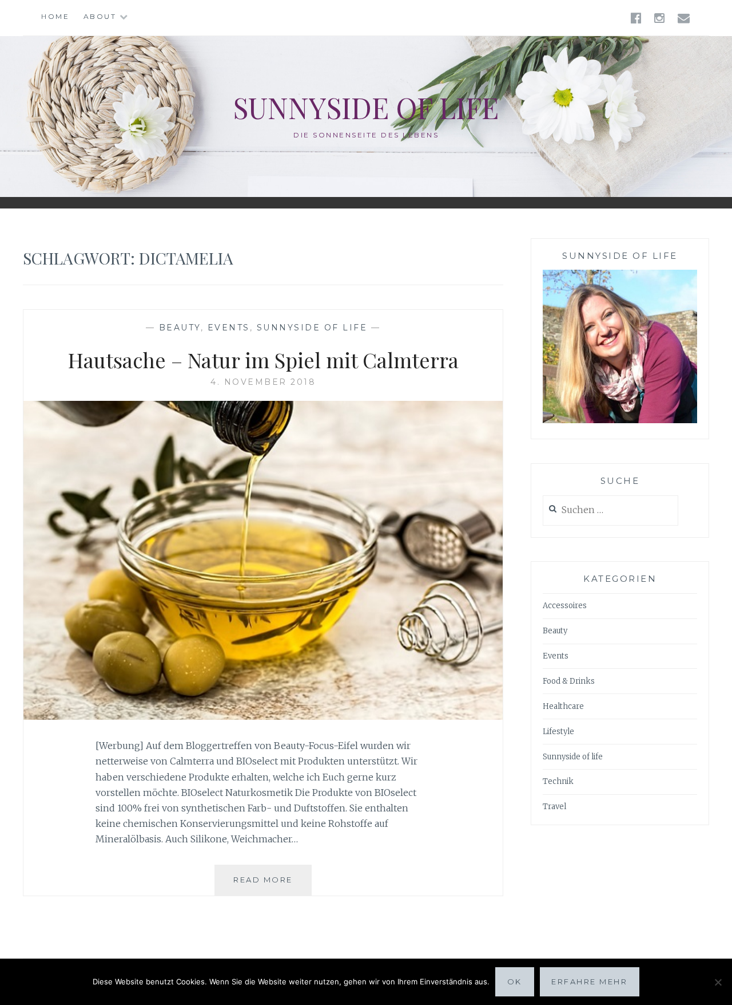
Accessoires (565, 605)
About (100, 16)
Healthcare (563, 706)
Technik (558, 781)
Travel (554, 806)
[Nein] (717, 982)
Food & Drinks (569, 681)
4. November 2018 (263, 382)
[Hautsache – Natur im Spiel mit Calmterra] (263, 716)
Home (55, 16)
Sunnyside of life (366, 107)
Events (229, 327)
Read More (272, 885)
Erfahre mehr (589, 981)
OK (514, 981)
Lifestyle (558, 731)
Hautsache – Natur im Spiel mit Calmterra (263, 359)
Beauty (180, 327)
